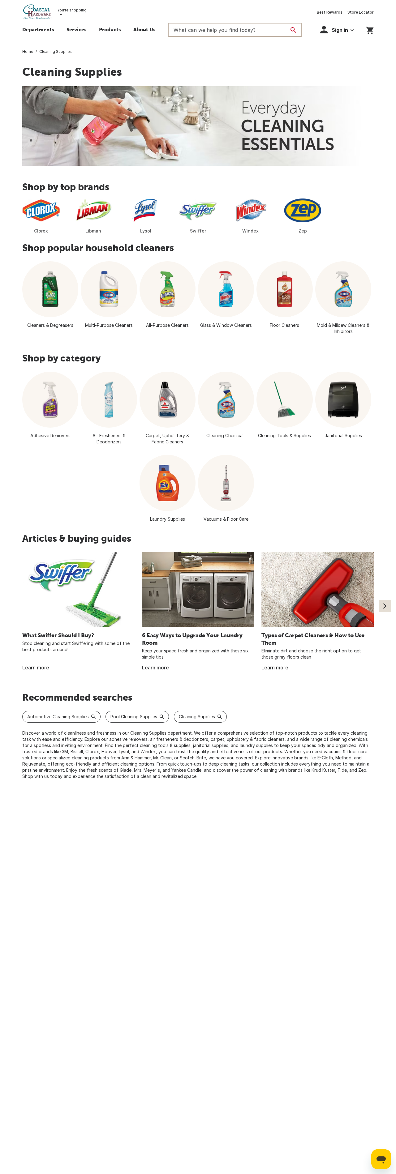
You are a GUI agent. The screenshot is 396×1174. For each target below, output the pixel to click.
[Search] (293, 30)
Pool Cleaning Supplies (133, 716)
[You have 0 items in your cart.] (370, 29)
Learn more (35, 667)
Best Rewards (329, 12)
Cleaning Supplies (197, 716)
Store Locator (360, 12)
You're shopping (72, 10)
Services (77, 29)
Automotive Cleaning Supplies (58, 716)
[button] (110, 30)
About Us (144, 29)
